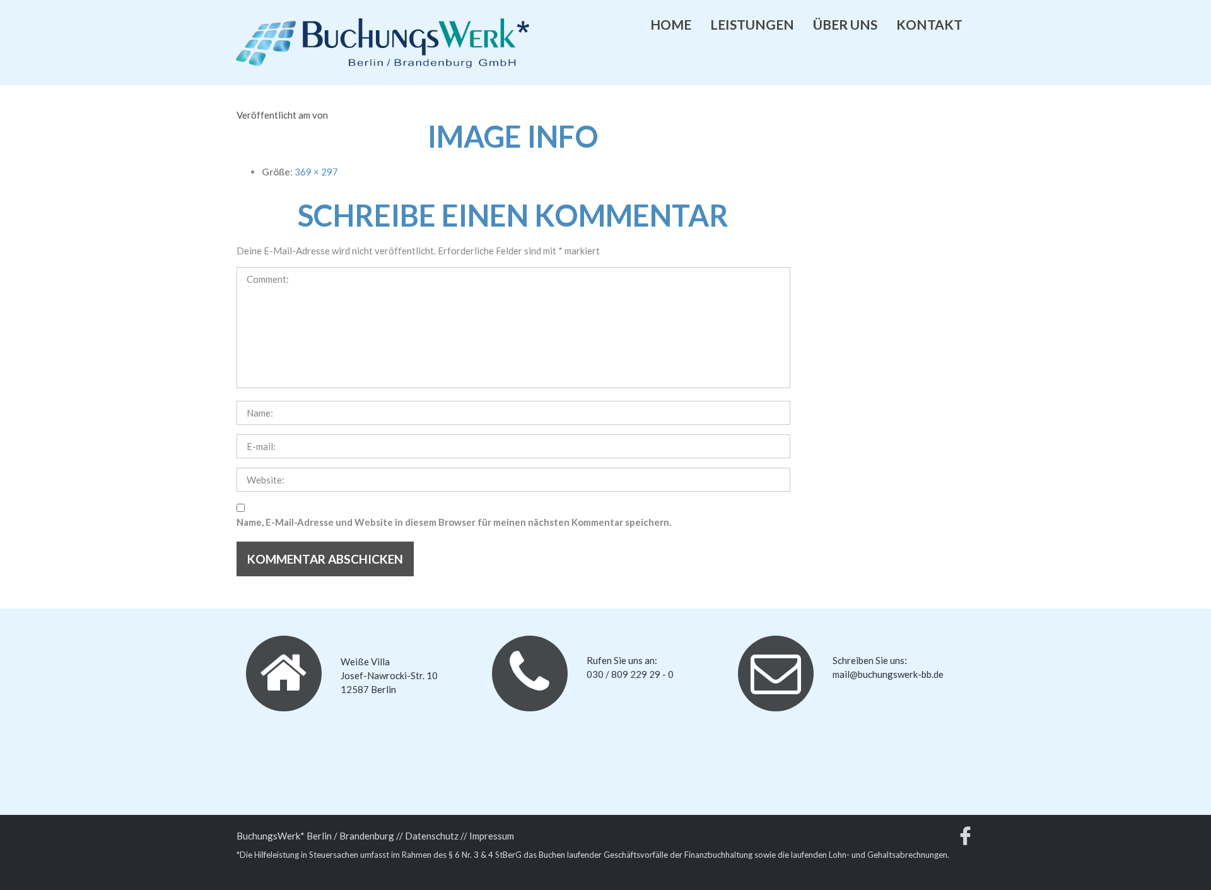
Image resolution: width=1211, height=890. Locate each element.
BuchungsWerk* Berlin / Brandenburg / (318, 835)
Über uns (845, 24)
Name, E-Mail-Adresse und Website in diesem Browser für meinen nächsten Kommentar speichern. (454, 522)
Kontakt (929, 24)
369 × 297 (316, 171)
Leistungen (752, 24)
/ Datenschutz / (431, 835)
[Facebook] (965, 839)
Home (670, 24)
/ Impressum (489, 835)
